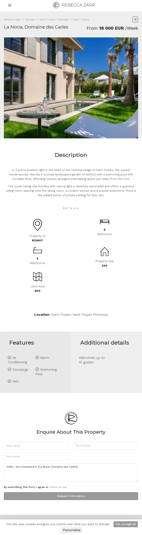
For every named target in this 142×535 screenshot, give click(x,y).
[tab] (128, 47)
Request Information (71, 496)
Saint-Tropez (81, 19)
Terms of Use (58, 487)
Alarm (45, 358)
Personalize (71, 530)
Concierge (20, 369)
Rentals (30, 19)
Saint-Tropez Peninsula (53, 19)
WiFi (16, 381)
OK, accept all (125, 524)
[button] (135, 19)
